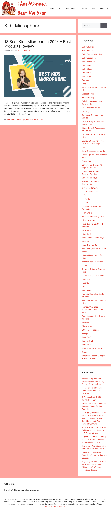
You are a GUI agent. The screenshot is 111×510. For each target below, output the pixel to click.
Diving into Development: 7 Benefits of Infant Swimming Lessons (94, 455)
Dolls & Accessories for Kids (94, 151)
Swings (85, 334)
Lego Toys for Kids (90, 245)
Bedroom (86, 80)
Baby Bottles (87, 50)
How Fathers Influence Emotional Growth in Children (92, 390)
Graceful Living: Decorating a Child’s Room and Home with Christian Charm (94, 439)
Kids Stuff (86, 230)
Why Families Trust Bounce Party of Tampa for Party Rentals (94, 406)
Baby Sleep (87, 69)
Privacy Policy (50, 506)
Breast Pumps (88, 94)
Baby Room (87, 65)
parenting (86, 279)
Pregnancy (86, 290)
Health (84, 8)
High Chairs (87, 213)
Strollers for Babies (90, 330)
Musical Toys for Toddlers (93, 262)
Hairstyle (86, 199)
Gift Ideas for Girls (90, 192)
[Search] (103, 25)
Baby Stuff (86, 73)
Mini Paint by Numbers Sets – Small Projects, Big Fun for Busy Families (93, 381)
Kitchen (85, 241)
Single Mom (87, 326)
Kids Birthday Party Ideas (93, 216)
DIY (60, 8)
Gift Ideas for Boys (90, 188)
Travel (84, 352)
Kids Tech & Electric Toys (16, 120)
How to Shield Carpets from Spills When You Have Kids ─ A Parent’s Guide (94, 430)
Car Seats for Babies (91, 108)
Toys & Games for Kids (34, 120)
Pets (84, 287)
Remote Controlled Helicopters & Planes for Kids (92, 310)
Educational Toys (89, 178)
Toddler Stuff (88, 341)
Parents (85, 283)
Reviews (85, 322)
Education (86, 161)
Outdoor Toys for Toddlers (93, 275)
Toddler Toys (87, 345)
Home (52, 8)
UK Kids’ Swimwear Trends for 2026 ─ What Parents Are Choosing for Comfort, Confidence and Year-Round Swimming (94, 418)
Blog (93, 8)
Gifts (84, 195)
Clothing (85, 111)
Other (84, 265)
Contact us (104, 8)
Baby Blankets (88, 47)
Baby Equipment (72, 8)
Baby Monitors (88, 62)
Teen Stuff (86, 337)
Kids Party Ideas (89, 220)
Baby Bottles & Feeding (92, 54)
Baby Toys (86, 76)
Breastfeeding (88, 97)
